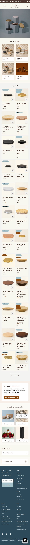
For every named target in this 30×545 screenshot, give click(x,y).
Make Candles (5, 516)
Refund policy (5, 540)
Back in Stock (20, 499)
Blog (3, 513)
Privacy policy (13, 540)
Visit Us (18, 512)
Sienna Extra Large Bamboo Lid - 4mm (8, 319)
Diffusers (19, 483)
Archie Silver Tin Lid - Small (7, 220)
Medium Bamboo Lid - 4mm (22, 198)
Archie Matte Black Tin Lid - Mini (8, 175)
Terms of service (21, 540)
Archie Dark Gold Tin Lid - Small (21, 104)
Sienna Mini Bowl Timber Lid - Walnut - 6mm (21, 345)
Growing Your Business (20, 515)
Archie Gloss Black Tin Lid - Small (21, 152)
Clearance (19, 496)
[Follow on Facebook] (3, 534)
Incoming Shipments (22, 521)
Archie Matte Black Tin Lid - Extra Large (21, 176)
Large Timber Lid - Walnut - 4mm (8, 292)
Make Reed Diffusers (7, 519)
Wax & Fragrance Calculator (6, 510)
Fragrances (20, 481)
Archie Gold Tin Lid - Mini (21, 245)
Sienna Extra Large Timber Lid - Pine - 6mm (8, 127)
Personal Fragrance (22, 488)
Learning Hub (5, 506)
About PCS (19, 506)
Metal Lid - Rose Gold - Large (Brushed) (21, 127)
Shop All (19, 473)
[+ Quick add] (12, 99)
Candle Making (20, 475)
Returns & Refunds (21, 529)
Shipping (19, 526)
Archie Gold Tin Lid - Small (7, 366)
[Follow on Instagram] (6, 534)
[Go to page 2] (18, 375)
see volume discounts (11, 397)
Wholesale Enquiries (22, 524)
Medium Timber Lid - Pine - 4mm (7, 344)
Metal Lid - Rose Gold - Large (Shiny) (7, 246)
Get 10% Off (6, 485)
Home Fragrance (21, 486)
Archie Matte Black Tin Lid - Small (7, 105)
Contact (19, 509)
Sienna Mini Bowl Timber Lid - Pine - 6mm (22, 221)
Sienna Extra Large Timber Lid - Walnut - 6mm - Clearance (22, 294)
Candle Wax (20, 478)
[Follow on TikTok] (10, 534)
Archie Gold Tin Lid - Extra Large (7, 269)
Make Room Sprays (7, 521)
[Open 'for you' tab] (25, 540)
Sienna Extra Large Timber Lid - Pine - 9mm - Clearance (22, 320)
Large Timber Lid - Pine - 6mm (22, 366)
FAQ (18, 519)
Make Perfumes (6, 524)
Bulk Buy (19, 494)
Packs (18, 491)
